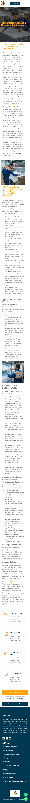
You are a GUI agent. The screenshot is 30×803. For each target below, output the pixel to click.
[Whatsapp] (26, 799)
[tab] (15, 692)
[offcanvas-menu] (27, 3)
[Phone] (26, 794)
